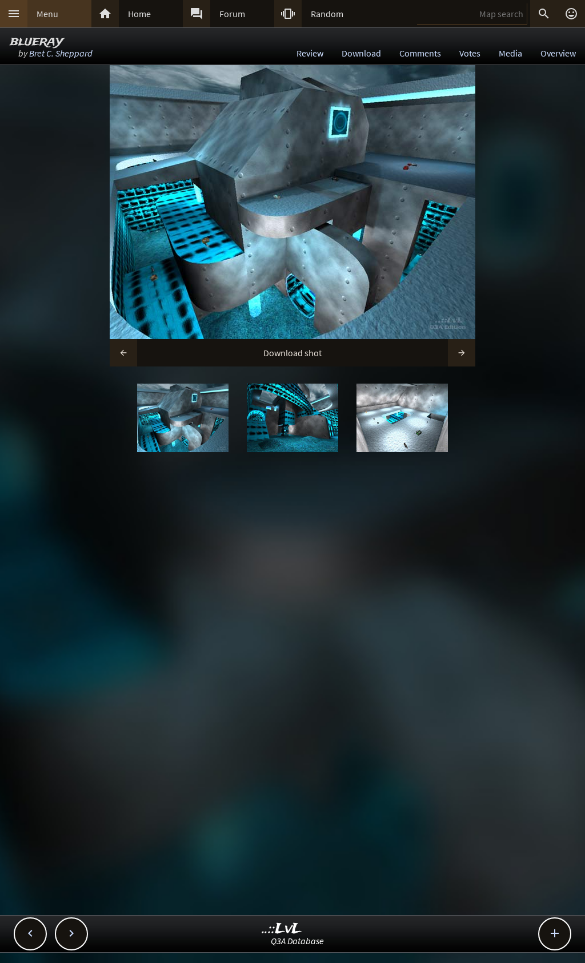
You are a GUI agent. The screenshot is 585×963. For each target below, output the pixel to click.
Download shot (292, 352)
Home (139, 13)
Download (361, 53)
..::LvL (282, 929)
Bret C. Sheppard (61, 53)
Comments (420, 53)
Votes (469, 53)
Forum (232, 13)
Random (327, 13)
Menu (47, 13)
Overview (558, 53)
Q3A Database (297, 940)
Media (510, 53)
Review (309, 53)
